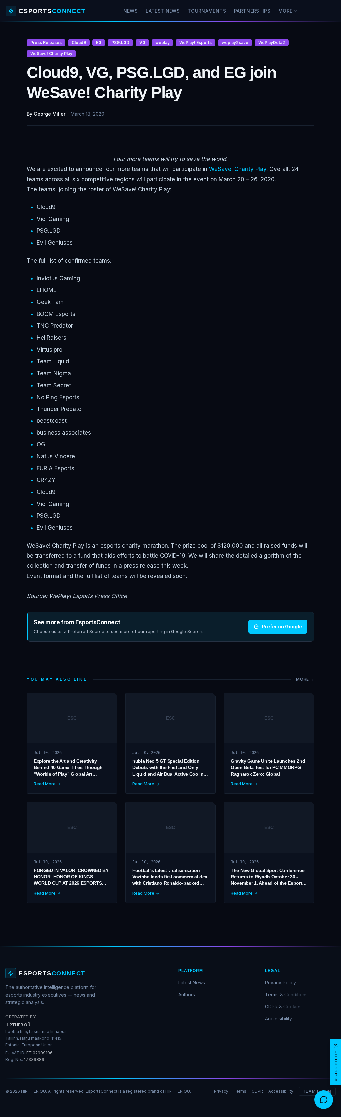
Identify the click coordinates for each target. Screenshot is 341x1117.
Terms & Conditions (286, 994)
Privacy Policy (280, 982)
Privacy (221, 1091)
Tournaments (207, 11)
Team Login (317, 1091)
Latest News (163, 11)
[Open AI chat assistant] (323, 1099)
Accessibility (278, 1018)
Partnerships (252, 11)
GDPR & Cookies (283, 1006)
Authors (186, 994)
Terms (240, 1091)
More (285, 11)
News (130, 11)
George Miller (49, 114)
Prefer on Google (282, 626)
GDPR (257, 1091)
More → (305, 679)
